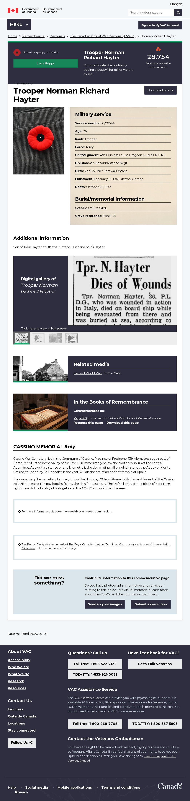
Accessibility (19, 660)
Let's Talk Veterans (155, 664)
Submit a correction (151, 604)
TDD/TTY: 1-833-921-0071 (95, 674)
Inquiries (15, 709)
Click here (28, 548)
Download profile (160, 90)
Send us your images (105, 604)
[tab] (21, 338)
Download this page (123, 422)
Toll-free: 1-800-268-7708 (94, 724)
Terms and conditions (120, 787)
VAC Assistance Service (89, 698)
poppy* (102, 69)
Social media (36, 787)
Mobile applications (75, 787)
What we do (18, 674)
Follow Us (23, 744)
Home (12, 36)
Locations (16, 723)
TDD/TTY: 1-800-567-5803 (155, 724)
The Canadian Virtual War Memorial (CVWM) (102, 36)
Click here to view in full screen (44, 328)
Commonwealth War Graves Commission (83, 511)
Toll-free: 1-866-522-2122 (95, 664)
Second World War (88, 373)
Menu (17, 24)
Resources (17, 688)
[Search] (178, 12)
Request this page (88, 422)
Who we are (18, 667)
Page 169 (80, 418)
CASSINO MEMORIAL (91, 208)
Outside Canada (22, 716)
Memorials (57, 36)
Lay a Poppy (46, 63)
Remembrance (33, 36)
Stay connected (22, 730)
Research (16, 681)
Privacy (21, 792)
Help (12, 787)
